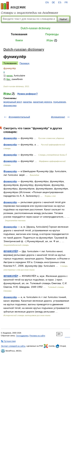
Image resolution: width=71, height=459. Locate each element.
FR (66, 2)
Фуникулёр (10, 171)
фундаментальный (19, 116)
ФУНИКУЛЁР (10, 251)
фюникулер (10, 105)
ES (59, 2)
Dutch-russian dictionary (35, 28)
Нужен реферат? (27, 93)
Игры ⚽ (52, 40)
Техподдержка (22, 336)
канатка (27, 101)
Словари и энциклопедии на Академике (29, 13)
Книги (19, 40)
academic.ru (13, 5)
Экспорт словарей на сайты (13, 346)
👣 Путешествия (8, 341)
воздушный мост (12, 101)
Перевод (24, 63)
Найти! (63, 19)
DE (53, 2)
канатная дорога (42, 101)
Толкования (19, 34)
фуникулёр (10, 138)
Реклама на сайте (37, 336)
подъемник (59, 101)
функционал (58, 116)
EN (47, 2)
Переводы (52, 34)
